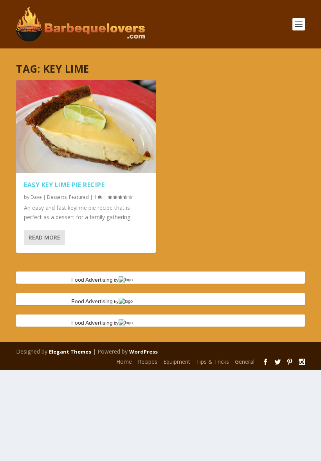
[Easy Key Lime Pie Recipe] (86, 126)
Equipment (176, 361)
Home (124, 361)
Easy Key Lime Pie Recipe (64, 184)
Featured (79, 197)
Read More (44, 237)
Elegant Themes (70, 351)
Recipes (147, 361)
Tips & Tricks (212, 361)
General (244, 361)
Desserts (57, 197)
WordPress (143, 351)
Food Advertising (92, 280)
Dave (36, 197)
